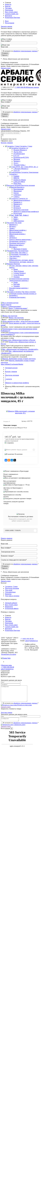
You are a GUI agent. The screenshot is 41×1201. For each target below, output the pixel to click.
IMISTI (16, 178)
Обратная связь (6, 665)
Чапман (16, 161)
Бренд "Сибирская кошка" (18, 308)
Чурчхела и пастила (20, 209)
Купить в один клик (24, 705)
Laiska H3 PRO (19, 182)
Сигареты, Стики (11, 586)
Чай (15, 217)
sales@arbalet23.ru (31, 641)
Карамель (17, 202)
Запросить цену (19, 724)
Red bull (16, 284)
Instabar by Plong (19, 180)
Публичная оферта (11, 608)
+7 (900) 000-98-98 (21, 87)
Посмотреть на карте (8, 654)
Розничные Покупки (12, 17)
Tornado (16, 286)
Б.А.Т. (16, 155)
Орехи (16, 193)
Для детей (8, 590)
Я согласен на (20, 51)
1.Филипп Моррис (20, 168)
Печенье (17, 208)
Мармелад (17, 204)
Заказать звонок (6, 26)
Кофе (16, 219)
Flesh (15, 282)
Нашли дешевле (22, 450)
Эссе (15, 163)
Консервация (18, 189)
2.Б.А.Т (16, 170)
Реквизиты (9, 606)
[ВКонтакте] (6, 460)
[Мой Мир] (12, 460)
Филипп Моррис (20, 150)
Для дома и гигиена (12, 596)
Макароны (17, 191)
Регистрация (9, 23)
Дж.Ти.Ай (17, 152)
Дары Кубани (18, 271)
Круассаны (17, 213)
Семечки (17, 195)
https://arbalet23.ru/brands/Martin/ (12, 364)
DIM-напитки (18, 221)
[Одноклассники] (9, 460)
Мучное (16, 206)
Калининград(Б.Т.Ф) (21, 157)
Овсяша (16, 277)
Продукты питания (12, 588)
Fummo (16, 176)
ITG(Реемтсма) (19, 154)
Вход (7, 21)
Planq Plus (17, 183)
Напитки (8, 594)
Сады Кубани (18, 275)
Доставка (8, 8)
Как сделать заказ (11, 12)
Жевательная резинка (21, 200)
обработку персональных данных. (25, 51)
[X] (14, 460)
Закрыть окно (6, 68)
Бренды (8, 6)
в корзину (10, 443)
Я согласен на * (20, 703)
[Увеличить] (20, 412)
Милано (16, 159)
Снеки (16, 196)
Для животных (10, 592)
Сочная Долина (19, 273)
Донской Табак (19, 165)
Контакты (8, 15)
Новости (8, 4)
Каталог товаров (7, 143)
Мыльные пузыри (20, 249)
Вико (15, 269)
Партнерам (9, 10)
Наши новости (6, 304)
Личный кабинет (11, 603)
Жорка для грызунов (16, 317)
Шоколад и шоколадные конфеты (26, 211)
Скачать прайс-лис (11, 14)
